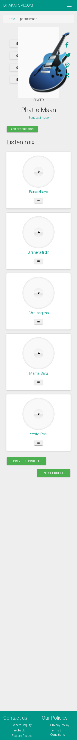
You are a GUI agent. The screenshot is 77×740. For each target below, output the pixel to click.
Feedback (18, 730)
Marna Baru (38, 373)
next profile (54, 473)
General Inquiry (22, 725)
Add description (22, 129)
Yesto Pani (38, 434)
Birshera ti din (38, 252)
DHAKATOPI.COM (18, 5)
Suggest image (38, 117)
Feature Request (22, 735)
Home (10, 19)
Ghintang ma (38, 313)
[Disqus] (38, 536)
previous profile (26, 461)
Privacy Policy (59, 725)
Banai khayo (38, 191)
